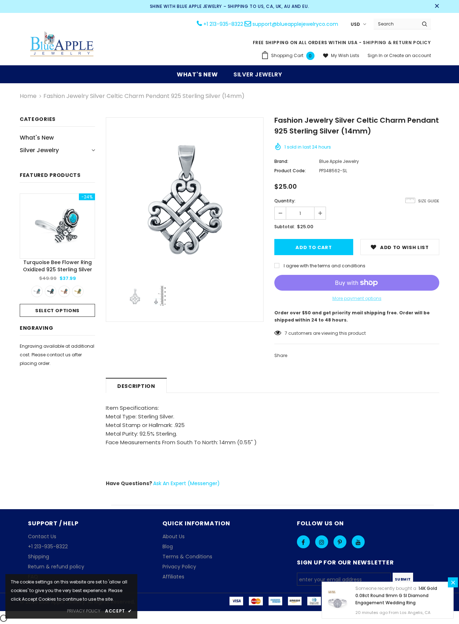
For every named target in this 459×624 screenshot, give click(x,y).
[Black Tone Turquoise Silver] (50, 291)
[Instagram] (321, 541)
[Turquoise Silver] (37, 291)
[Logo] (62, 44)
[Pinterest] (339, 541)
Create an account (410, 55)
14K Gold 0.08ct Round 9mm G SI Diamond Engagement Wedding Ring (396, 595)
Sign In (376, 55)
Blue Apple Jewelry (339, 161)
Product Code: (290, 171)
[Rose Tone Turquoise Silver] (64, 291)
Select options (57, 310)
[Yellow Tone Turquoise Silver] (77, 291)
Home (28, 96)
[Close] (453, 582)
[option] (57, 255)
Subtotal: (284, 227)
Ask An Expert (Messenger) (186, 483)
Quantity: (284, 201)
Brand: (281, 161)
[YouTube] (358, 541)
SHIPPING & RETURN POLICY (397, 42)
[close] (436, 6)
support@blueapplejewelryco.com (295, 24)
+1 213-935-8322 (223, 24)
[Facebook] (303, 541)
